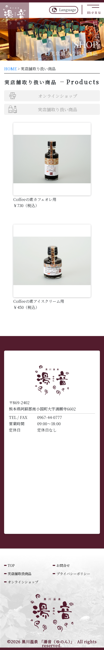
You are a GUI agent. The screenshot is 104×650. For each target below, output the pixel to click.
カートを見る (15, 188)
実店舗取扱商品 (19, 573)
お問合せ (63, 565)
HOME (10, 69)
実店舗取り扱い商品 (57, 109)
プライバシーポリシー (5, 124)
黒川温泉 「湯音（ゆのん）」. (49, 641)
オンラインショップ (5, 73)
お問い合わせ (15, 227)
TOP (11, 565)
